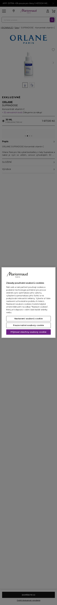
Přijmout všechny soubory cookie (28, 332)
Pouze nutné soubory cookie (28, 325)
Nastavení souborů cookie (28, 318)
